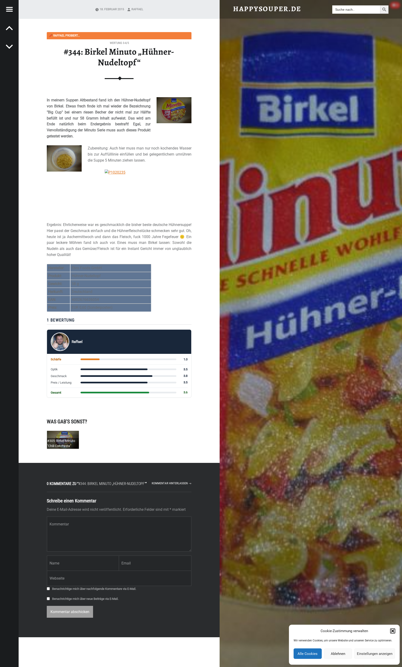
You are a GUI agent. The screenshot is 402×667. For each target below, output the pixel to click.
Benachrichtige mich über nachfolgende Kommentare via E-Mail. (94, 589)
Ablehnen (338, 654)
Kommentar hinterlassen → (171, 483)
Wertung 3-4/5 (119, 43)
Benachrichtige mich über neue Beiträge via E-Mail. (85, 599)
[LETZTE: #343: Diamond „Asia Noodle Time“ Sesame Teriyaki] (9, 46)
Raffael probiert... (64, 35)
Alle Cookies (308, 654)
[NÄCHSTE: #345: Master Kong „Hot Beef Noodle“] (9, 28)
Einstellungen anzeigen (374, 654)
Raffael (137, 9)
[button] (392, 631)
